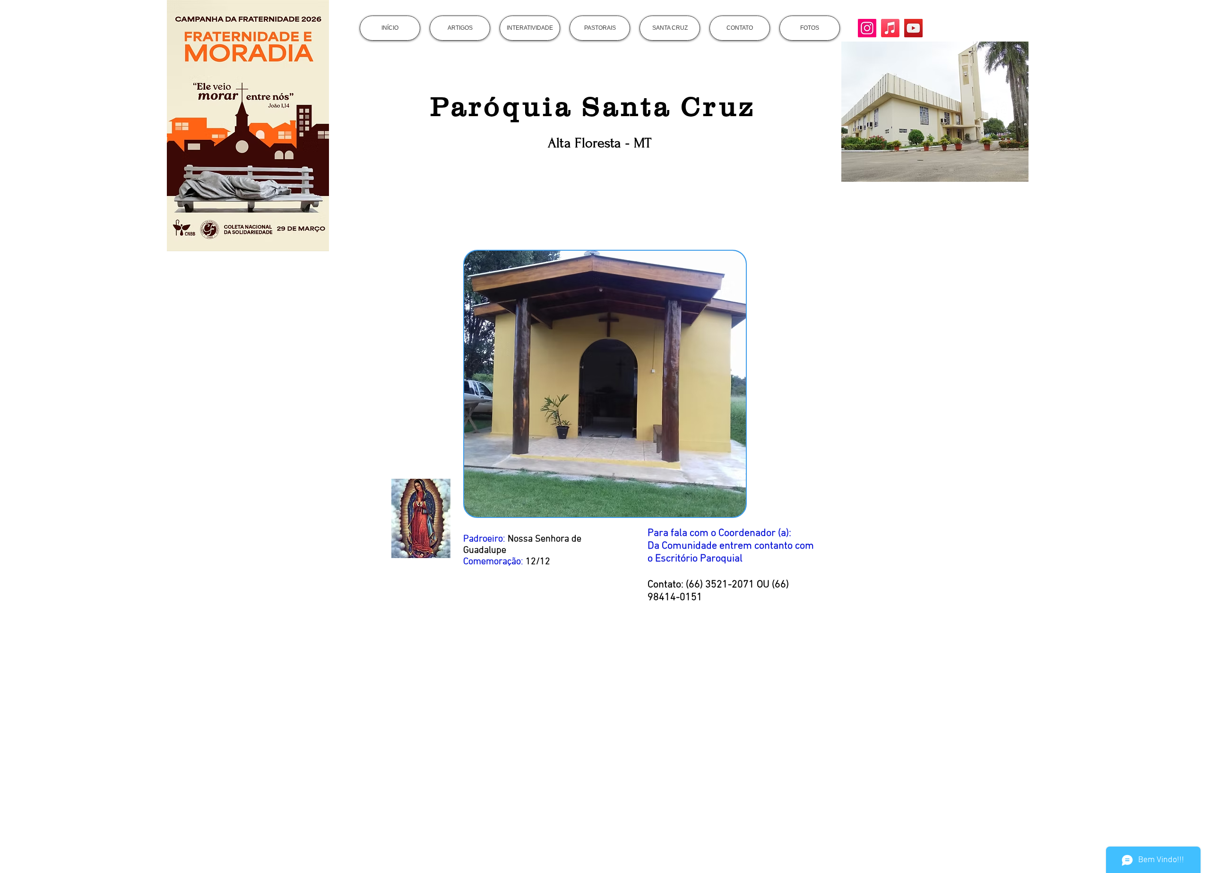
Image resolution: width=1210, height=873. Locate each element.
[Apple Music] (890, 28)
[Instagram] (867, 28)
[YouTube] (913, 28)
